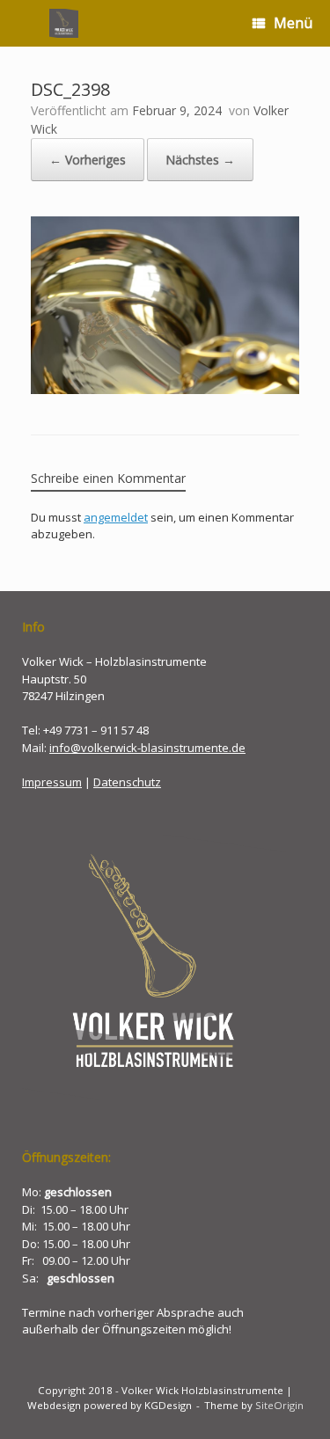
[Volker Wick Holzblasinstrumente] (64, 23)
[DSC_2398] (165, 390)
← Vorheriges (87, 159)
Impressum (52, 782)
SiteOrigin (279, 1405)
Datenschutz (127, 782)
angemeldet (116, 517)
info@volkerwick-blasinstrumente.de (147, 748)
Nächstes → (200, 159)
